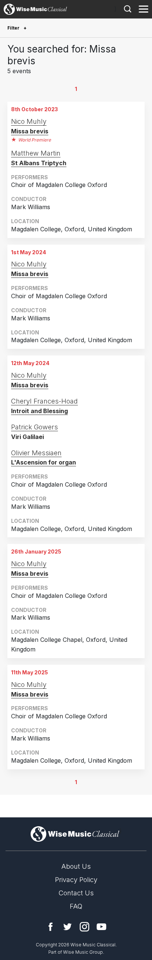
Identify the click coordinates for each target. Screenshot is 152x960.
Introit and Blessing (39, 411)
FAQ (76, 906)
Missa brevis (29, 131)
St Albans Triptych (38, 163)
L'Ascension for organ (43, 462)
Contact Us (76, 893)
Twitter (67, 927)
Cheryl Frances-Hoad (44, 401)
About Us (76, 866)
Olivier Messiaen (36, 453)
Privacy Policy (76, 880)
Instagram (84, 927)
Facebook (50, 927)
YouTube (101, 927)
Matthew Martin (36, 153)
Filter (14, 28)
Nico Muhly (28, 121)
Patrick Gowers (34, 427)
